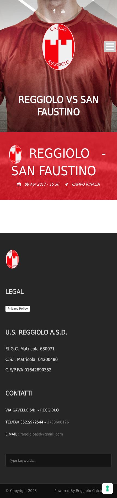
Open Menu (110, 46)
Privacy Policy (18, 308)
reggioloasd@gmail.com (41, 434)
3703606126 (58, 422)
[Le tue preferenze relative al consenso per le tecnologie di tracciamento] (107, 488)
